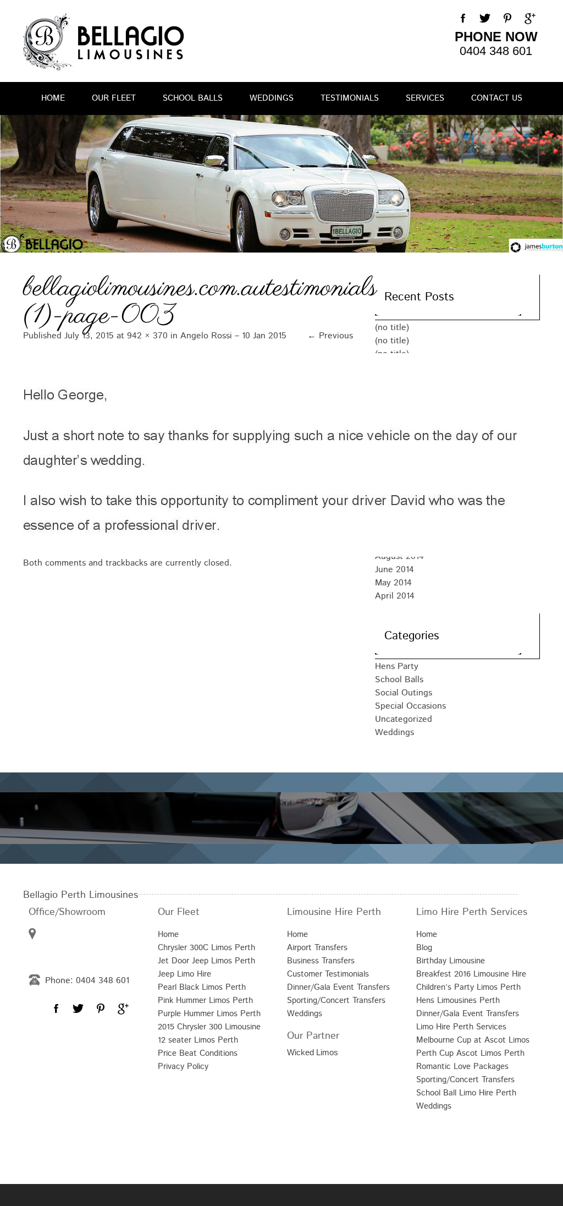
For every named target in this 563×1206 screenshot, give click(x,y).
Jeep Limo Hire (184, 974)
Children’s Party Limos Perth (468, 987)
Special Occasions (410, 706)
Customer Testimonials (328, 974)
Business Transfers (321, 961)
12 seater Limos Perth (198, 1040)
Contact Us (496, 98)
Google (529, 19)
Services (425, 98)
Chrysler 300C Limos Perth (206, 947)
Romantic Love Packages (462, 1066)
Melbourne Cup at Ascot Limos (472, 1040)
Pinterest (507, 19)
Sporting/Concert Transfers (336, 1000)
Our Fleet (114, 98)
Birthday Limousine (450, 961)
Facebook (463, 19)
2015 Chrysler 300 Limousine (209, 1027)
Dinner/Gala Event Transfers (338, 987)
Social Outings (403, 693)
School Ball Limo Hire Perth (466, 1093)
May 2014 (393, 583)
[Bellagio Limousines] (103, 42)
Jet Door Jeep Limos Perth (206, 961)
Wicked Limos (312, 1052)
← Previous (330, 336)
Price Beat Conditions (198, 1053)
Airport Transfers (317, 947)
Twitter (485, 19)
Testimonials (350, 98)
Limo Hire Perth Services (461, 1027)
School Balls (193, 98)
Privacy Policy (183, 1066)
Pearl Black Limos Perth (202, 987)
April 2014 (395, 596)
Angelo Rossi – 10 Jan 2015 (233, 336)
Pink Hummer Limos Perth (205, 1000)
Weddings (272, 98)
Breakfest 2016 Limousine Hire (471, 974)
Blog (424, 947)
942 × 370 (147, 336)
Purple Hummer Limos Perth (209, 1013)
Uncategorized (403, 719)
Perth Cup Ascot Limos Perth (470, 1053)
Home (53, 98)
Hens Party (396, 666)
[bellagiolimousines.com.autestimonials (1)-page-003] (188, 455)
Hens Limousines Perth (458, 1000)
